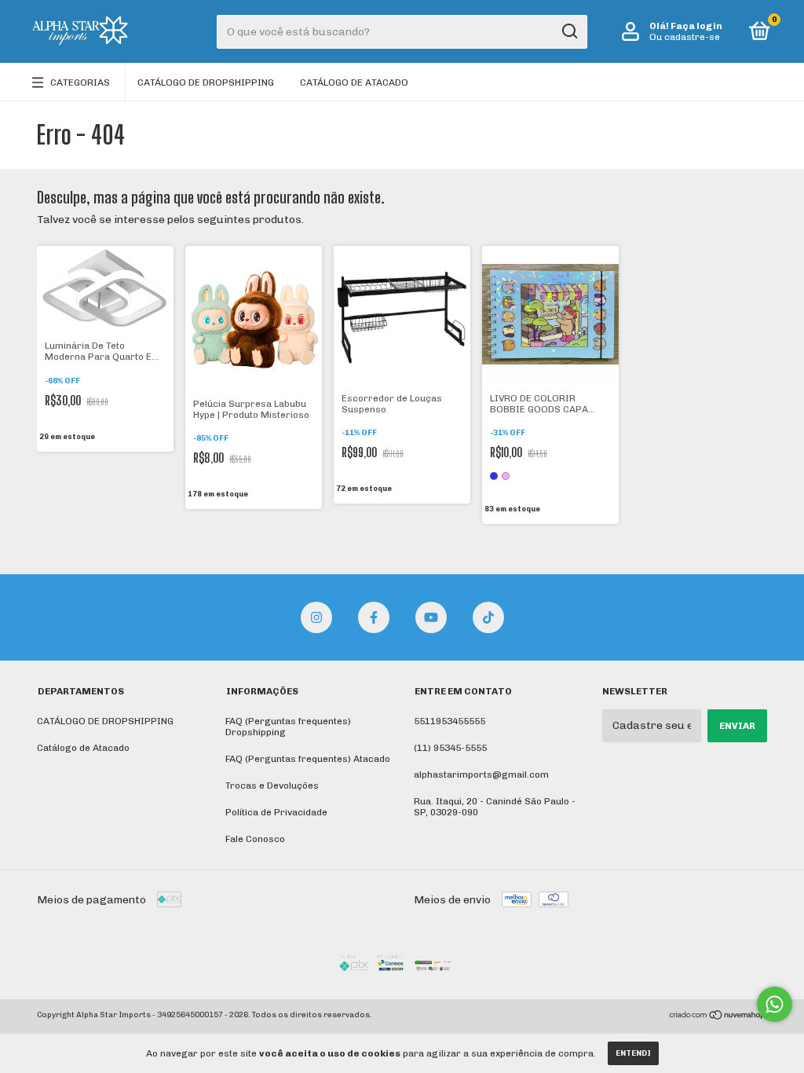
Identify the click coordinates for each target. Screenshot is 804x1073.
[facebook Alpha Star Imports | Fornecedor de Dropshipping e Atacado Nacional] (373, 617)
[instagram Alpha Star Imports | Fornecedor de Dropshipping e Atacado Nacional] (316, 617)
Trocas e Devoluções (272, 785)
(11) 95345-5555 (450, 747)
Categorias (80, 82)
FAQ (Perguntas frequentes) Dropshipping (288, 727)
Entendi (633, 1053)
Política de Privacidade (276, 812)
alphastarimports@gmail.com (481, 774)
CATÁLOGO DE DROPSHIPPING (205, 82)
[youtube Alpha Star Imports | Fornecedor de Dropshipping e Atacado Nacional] (431, 617)
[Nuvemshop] (718, 1017)
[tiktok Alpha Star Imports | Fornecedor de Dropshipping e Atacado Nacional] (488, 617)
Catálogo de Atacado (354, 82)
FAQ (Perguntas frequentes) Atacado (307, 758)
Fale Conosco (255, 838)
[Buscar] (569, 31)
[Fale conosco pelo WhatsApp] (774, 1004)
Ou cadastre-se (684, 36)
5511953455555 (449, 721)
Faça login (696, 25)
